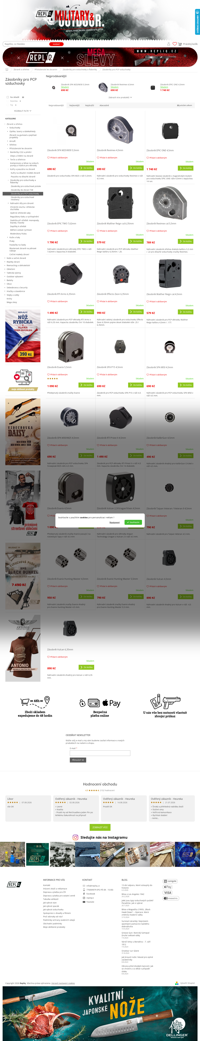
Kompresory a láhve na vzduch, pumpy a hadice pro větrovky (24, 164)
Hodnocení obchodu (100, 784)
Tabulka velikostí (50, 899)
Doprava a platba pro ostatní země (59, 895)
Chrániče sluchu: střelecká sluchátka (22, 208)
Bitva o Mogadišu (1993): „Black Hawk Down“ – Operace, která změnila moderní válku (136, 912)
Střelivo (12, 144)
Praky (11, 241)
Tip (13, 105)
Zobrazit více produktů (119, 97)
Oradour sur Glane (130, 950)
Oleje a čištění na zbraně (21, 156)
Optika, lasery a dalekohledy (22, 131)
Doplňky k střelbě (18, 226)
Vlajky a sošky (13, 295)
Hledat (56, 44)
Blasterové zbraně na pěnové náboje (22, 249)
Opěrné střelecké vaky (20, 213)
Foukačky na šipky (17, 244)
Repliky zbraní (13, 261)
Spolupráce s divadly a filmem (57, 913)
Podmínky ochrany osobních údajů (59, 920)
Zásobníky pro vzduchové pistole (26, 186)
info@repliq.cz (93, 885)
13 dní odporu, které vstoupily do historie (137, 886)
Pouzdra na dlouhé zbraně (23, 176)
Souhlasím (134, 522)
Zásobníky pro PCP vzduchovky (25, 193)
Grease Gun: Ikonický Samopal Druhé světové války (135, 934)
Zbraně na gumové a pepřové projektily (23, 136)
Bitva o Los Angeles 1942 (133, 894)
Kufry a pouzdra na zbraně (22, 169)
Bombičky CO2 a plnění (20, 152)
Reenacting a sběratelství (18, 265)
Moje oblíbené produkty (54, 927)
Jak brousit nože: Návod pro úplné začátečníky (137, 958)
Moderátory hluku (18, 233)
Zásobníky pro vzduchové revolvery (22, 198)
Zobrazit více (100, 827)
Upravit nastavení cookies (63, 983)
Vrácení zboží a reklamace (55, 888)
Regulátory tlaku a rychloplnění (24, 216)
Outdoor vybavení (15, 276)
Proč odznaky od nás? (53, 916)
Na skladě (17, 97)
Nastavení (115, 522)
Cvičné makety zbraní (19, 254)
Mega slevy (12, 302)
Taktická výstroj (14, 272)
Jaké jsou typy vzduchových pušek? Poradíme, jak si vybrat (137, 901)
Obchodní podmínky (52, 923)
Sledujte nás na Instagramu (104, 837)
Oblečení (11, 269)
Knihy (9, 298)
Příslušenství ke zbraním (20, 148)
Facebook (90, 893)
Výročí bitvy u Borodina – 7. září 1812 (136, 943)
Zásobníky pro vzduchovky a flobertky (23, 181)
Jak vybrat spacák (51, 906)
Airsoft (12, 141)
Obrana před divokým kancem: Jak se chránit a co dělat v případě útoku (137, 969)
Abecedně (104, 105)
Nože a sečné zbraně (16, 258)
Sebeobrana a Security (17, 287)
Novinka (15, 101)
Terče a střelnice (17, 159)
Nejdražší (89, 105)
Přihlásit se (78, 760)
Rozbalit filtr (21, 111)
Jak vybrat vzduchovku (53, 909)
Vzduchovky (14, 127)
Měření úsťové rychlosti (21, 230)
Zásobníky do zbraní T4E (22, 190)
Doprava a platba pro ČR (54, 892)
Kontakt (46, 885)
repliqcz (90, 898)
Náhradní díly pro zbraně (22, 203)
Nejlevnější (74, 105)
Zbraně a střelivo (14, 124)
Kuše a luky (14, 237)
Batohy (10, 280)
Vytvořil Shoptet (187, 983)
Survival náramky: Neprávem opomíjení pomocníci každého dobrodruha (135, 924)
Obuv (9, 283)
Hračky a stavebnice (16, 291)
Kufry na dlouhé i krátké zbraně (25, 173)
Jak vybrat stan (50, 902)
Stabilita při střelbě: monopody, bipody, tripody (24, 221)
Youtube (90, 902)
